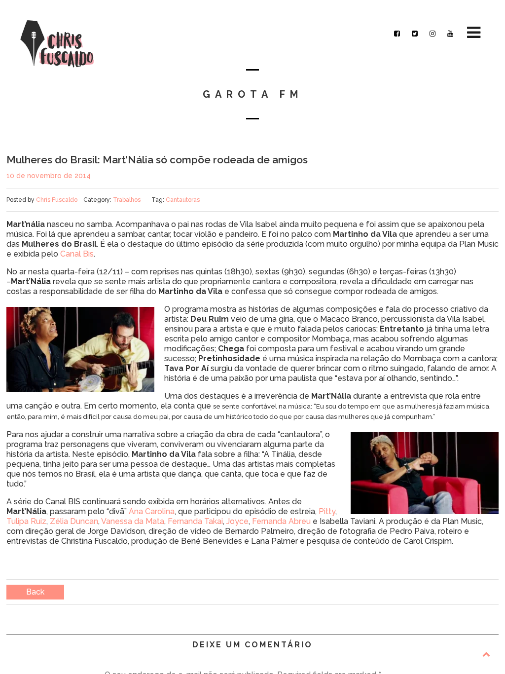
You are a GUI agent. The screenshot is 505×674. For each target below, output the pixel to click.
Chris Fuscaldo (56, 199)
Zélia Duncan (74, 521)
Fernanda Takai (195, 521)
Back (35, 592)
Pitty (327, 511)
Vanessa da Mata (132, 521)
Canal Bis (77, 254)
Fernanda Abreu (281, 521)
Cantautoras (183, 199)
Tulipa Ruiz (26, 521)
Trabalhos (127, 199)
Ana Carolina (152, 511)
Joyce (237, 521)
